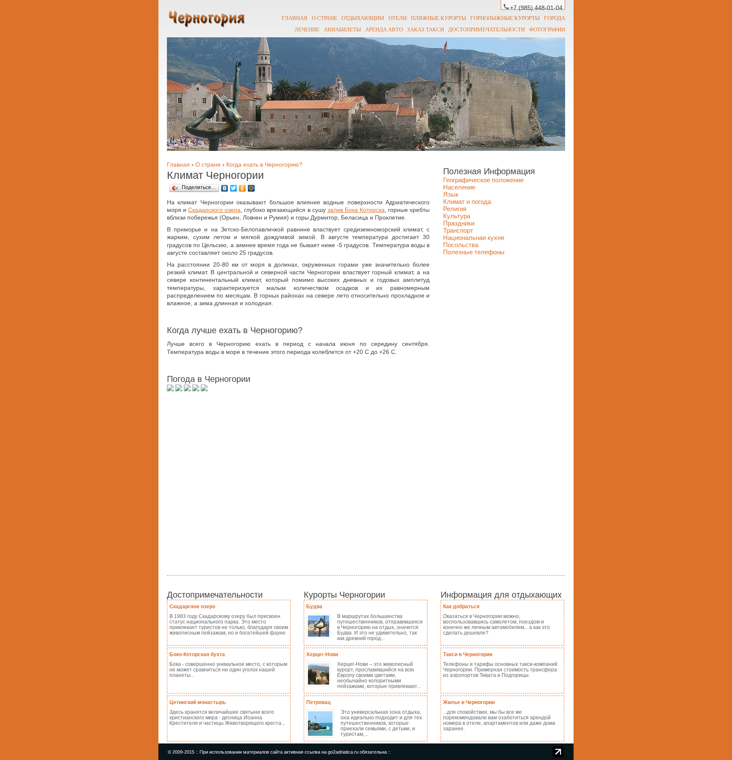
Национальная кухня (473, 237)
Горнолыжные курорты (505, 18)
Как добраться (461, 607)
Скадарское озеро (192, 607)
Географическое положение (483, 180)
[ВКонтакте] (224, 188)
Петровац (318, 702)
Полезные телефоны (474, 252)
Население (459, 187)
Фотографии (547, 29)
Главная (295, 18)
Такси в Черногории (467, 654)
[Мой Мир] (251, 188)
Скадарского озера (214, 209)
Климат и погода (467, 201)
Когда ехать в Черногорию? (264, 164)
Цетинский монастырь (197, 702)
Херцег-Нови (322, 654)
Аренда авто (384, 29)
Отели (397, 18)
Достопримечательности (486, 29)
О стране (324, 18)
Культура (456, 216)
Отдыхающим (362, 18)
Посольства (460, 244)
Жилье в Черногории (469, 702)
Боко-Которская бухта (197, 654)
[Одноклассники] (242, 188)
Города (554, 18)
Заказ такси (425, 29)
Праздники (458, 223)
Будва (314, 607)
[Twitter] (233, 188)
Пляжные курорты (438, 18)
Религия (454, 208)
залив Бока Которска (356, 209)
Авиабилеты (342, 29)
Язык (450, 194)
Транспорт (458, 230)
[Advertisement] (290, 477)
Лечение (306, 29)
